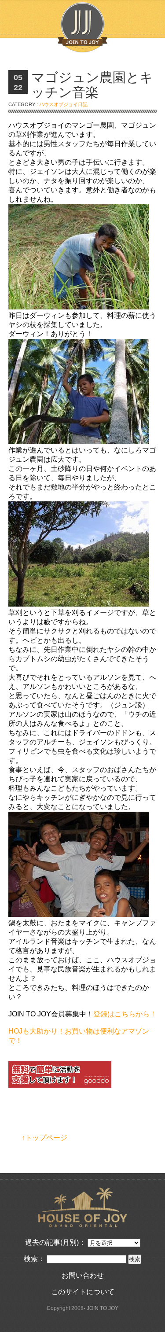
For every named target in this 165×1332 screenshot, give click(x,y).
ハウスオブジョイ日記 (63, 104)
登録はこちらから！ (125, 1014)
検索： (34, 1258)
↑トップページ (44, 1137)
